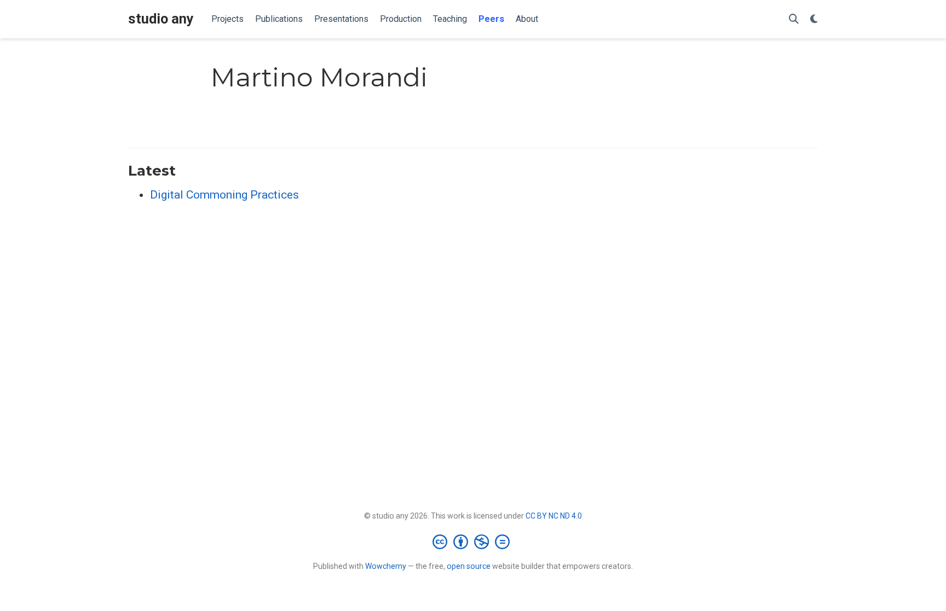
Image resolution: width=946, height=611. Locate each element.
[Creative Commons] (473, 541)
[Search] (794, 19)
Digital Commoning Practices (224, 194)
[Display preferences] (814, 19)
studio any (161, 19)
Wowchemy (385, 566)
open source (469, 566)
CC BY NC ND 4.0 (554, 515)
